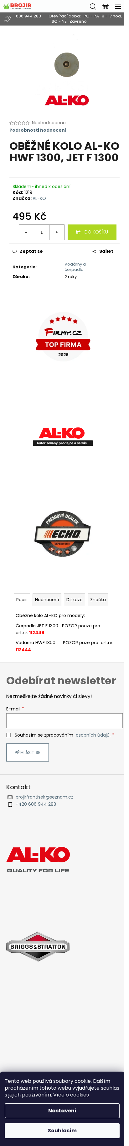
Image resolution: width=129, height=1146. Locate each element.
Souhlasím (62, 1130)
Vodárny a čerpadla (75, 266)
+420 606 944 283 (36, 804)
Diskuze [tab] (74, 600)
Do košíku (96, 232)
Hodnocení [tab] (47, 600)
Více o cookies (71, 1094)
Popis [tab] (22, 600)
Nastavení (62, 1110)
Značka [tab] (98, 600)
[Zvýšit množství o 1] (56, 232)
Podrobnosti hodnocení (37, 130)
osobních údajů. (93, 735)
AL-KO (39, 198)
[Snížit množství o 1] (26, 232)
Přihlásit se (27, 752)
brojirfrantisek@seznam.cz (44, 797)
